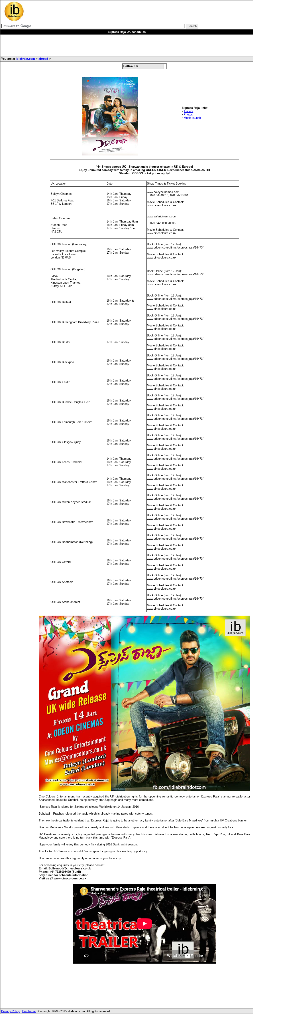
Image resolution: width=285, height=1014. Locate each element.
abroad (43, 58)
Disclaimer (29, 1011)
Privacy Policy (10, 1011)
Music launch (192, 117)
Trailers (188, 111)
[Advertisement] (117, 12)
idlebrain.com (25, 58)
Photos (188, 114)
